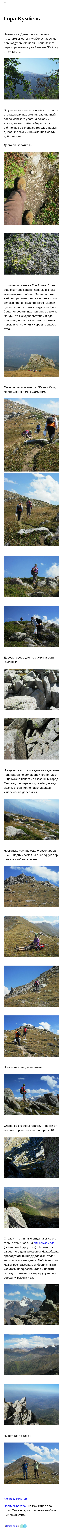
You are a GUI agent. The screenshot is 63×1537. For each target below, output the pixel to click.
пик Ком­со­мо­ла (44, 1242)
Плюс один (12, 1526)
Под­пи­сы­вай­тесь (15, 1506)
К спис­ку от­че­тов (15, 1498)
